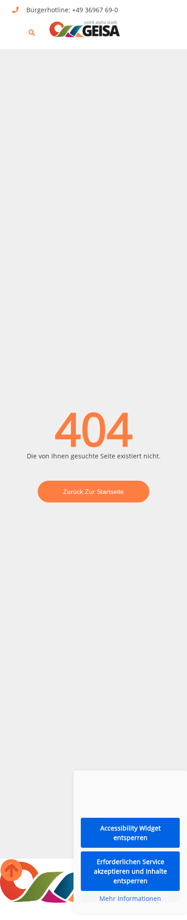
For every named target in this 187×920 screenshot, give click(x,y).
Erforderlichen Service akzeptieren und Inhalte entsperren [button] (130, 871)
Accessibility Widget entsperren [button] (130, 833)
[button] (14, 27)
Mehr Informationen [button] (130, 899)
